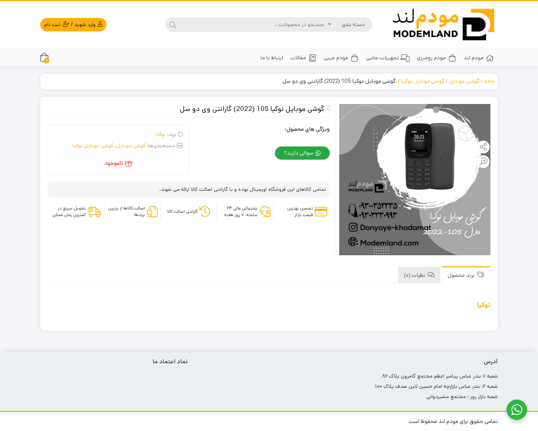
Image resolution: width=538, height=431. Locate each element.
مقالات (298, 58)
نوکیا (160, 134)
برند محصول (462, 276)
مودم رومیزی (431, 58)
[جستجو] (172, 24)
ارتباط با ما (272, 58)
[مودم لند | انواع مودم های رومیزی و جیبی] (443, 24)
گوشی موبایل (464, 81)
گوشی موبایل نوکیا (422, 81)
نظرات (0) (415, 276)
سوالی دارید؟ (299, 153)
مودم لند (473, 58)
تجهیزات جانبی (382, 58)
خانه (489, 81)
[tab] (466, 274)
